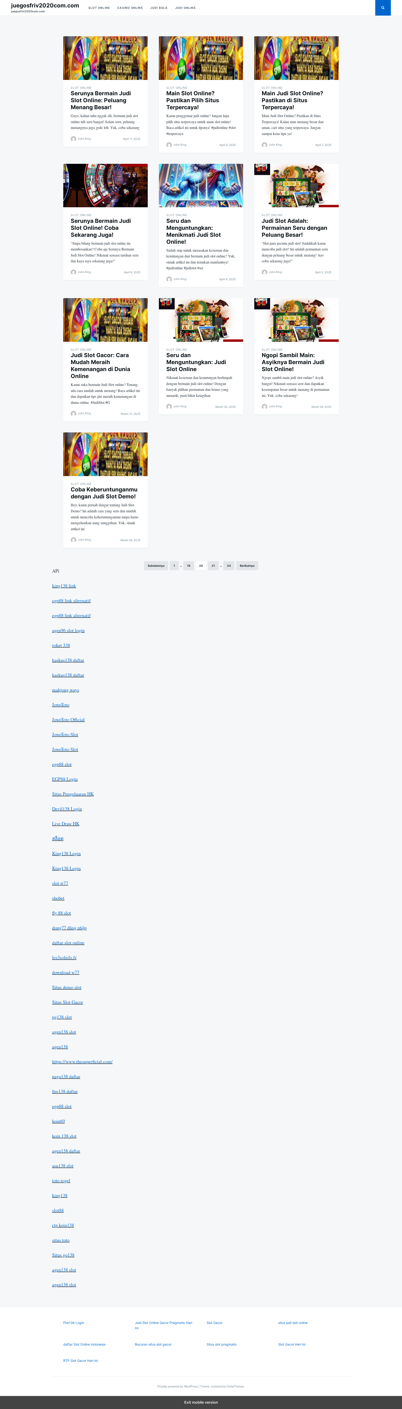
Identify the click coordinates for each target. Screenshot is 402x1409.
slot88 (58, 1210)
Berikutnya (247, 565)
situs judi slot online (293, 1323)
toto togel (61, 1180)
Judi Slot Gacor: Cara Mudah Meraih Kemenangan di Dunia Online (100, 365)
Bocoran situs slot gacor (153, 1344)
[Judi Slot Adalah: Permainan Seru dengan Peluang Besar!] (296, 185)
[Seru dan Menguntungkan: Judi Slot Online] (201, 320)
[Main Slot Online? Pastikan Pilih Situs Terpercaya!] (201, 58)
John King (84, 138)
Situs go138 (63, 1255)
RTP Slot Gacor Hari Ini (80, 1361)
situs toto (61, 1240)
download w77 (65, 972)
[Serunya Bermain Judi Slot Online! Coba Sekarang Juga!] (105, 185)
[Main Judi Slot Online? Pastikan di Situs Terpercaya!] (296, 58)
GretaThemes (235, 1386)
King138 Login (66, 853)
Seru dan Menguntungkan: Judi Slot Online (196, 362)
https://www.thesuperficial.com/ (82, 1061)
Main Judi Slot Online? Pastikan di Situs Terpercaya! (292, 100)
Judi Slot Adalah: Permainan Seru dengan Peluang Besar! (294, 227)
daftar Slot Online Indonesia (84, 1344)
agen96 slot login (68, 630)
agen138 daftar (66, 1151)
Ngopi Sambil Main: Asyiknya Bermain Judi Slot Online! (293, 362)
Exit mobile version (201, 1402)
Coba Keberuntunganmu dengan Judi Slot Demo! (104, 493)
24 (229, 565)
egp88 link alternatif (71, 600)
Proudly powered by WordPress (177, 1386)
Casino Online (130, 8)
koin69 (58, 1121)
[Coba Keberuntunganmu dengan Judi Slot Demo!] (105, 454)
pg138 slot (62, 1017)
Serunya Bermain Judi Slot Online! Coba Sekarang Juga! (101, 227)
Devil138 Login (67, 809)
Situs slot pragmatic (222, 1344)
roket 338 (61, 645)
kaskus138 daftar (68, 660)
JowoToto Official (68, 719)
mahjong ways (65, 690)
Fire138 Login (73, 1323)
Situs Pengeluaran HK (73, 794)
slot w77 (60, 883)
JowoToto (60, 704)
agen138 (60, 1047)
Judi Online (185, 8)
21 (213, 565)
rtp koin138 (63, 1225)
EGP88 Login (65, 779)
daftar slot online (68, 942)
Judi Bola (159, 8)
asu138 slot (63, 1165)
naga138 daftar (66, 1076)
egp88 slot (62, 764)
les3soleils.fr (64, 957)
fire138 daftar (65, 1091)
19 (188, 565)
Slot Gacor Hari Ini (291, 1344)
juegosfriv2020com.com (45, 5)
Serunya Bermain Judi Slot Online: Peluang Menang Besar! (101, 100)
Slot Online (99, 8)
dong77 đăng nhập (69, 928)
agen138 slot (64, 1032)
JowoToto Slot (65, 734)
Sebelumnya (156, 565)
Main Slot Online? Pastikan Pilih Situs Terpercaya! (192, 100)
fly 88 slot (61, 913)
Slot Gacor (214, 1323)
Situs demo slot (66, 987)
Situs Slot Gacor (67, 1002)
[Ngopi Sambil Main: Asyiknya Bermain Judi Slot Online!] (296, 320)
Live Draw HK (65, 823)
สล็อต (58, 838)
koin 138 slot (64, 1136)
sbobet (58, 898)
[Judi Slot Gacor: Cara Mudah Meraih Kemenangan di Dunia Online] (105, 320)
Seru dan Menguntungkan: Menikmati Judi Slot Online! (193, 231)
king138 (59, 1195)
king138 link (64, 586)
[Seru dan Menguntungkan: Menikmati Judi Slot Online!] (201, 185)
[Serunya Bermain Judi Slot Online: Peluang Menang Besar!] (105, 58)
